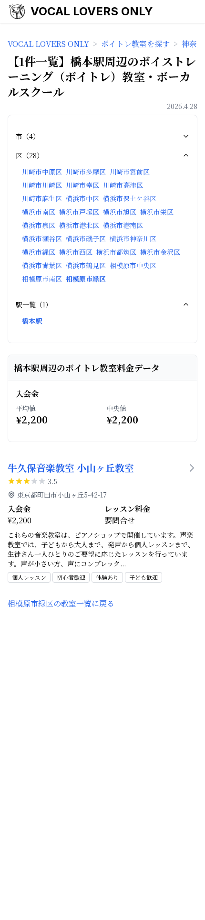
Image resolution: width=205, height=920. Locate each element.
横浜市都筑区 (116, 252)
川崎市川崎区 (42, 185)
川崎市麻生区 (42, 198)
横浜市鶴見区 (86, 265)
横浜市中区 (82, 198)
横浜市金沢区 (160, 252)
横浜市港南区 (123, 225)
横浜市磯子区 (86, 238)
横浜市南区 (38, 211)
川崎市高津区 (123, 185)
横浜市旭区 (119, 211)
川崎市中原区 (42, 171)
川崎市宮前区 (130, 171)
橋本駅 (32, 320)
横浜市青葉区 (42, 265)
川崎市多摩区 (86, 171)
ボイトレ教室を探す (135, 43)
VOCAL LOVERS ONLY (92, 11)
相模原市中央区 (133, 265)
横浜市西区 (75, 252)
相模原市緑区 (86, 278)
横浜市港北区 (79, 225)
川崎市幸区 (82, 185)
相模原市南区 (42, 278)
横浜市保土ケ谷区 (129, 198)
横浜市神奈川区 (133, 238)
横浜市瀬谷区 (42, 238)
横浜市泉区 (38, 225)
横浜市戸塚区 (79, 211)
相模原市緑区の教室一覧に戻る (61, 603)
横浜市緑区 (38, 252)
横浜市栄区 (157, 211)
